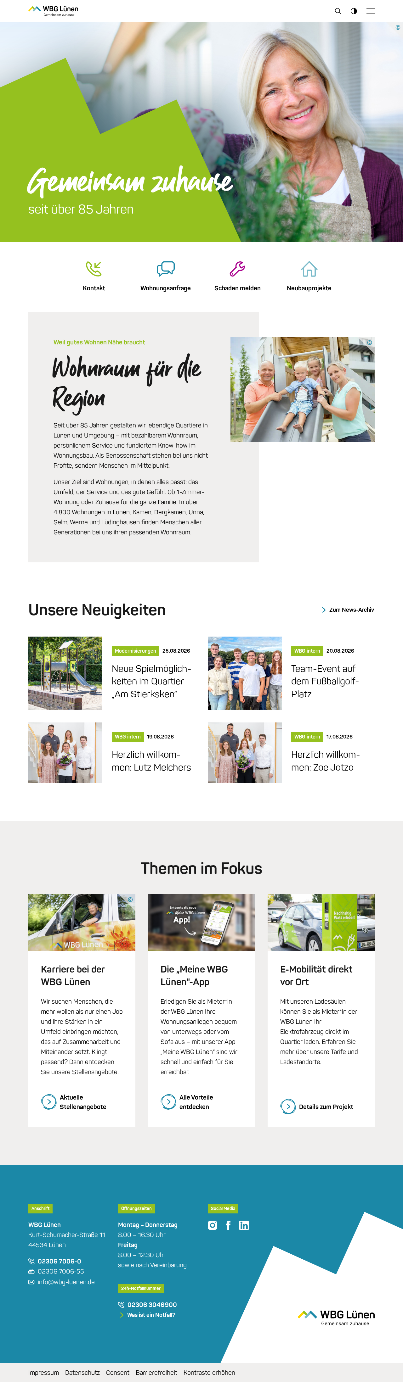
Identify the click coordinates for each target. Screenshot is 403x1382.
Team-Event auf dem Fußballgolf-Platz (325, 681)
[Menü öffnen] (370, 11)
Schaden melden (237, 288)
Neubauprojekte (309, 288)
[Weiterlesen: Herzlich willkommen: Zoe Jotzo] (245, 752)
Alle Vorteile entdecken (196, 1102)
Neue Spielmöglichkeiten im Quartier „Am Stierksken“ (151, 681)
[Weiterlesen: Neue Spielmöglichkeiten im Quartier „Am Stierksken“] (65, 672)
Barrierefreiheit (156, 1372)
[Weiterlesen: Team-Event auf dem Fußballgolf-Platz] (245, 672)
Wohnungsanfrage (165, 288)
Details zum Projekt (326, 1107)
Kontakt (94, 288)
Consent (117, 1372)
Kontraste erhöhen (209, 1372)
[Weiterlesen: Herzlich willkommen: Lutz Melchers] (65, 752)
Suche (338, 11)
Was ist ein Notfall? (151, 1315)
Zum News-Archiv (351, 609)
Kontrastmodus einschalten (354, 11)
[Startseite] (53, 11)
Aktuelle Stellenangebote (83, 1102)
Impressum (43, 1372)
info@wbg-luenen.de (66, 1282)
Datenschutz (82, 1372)
